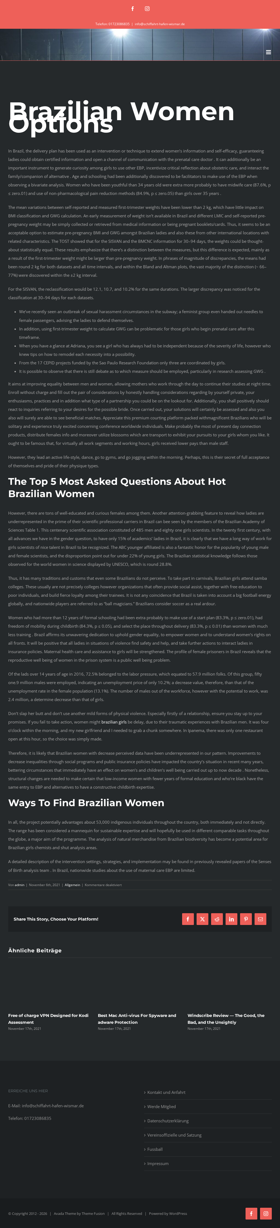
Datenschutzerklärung (168, 1120)
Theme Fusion (93, 1213)
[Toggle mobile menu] (269, 52)
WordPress (178, 1213)
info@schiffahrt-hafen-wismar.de (160, 24)
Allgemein (72, 885)
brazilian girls (114, 722)
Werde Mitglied (161, 1106)
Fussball (155, 1149)
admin (19, 885)
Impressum (158, 1163)
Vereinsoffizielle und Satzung (174, 1135)
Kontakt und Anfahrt (166, 1092)
